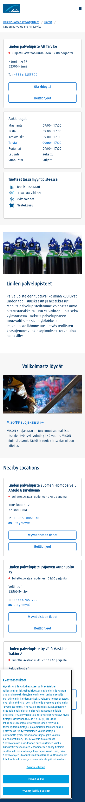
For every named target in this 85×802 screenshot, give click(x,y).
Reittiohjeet (42, 98)
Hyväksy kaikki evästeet (36, 791)
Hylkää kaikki (36, 779)
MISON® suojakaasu (23, 422)
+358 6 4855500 (25, 74)
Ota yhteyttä (42, 86)
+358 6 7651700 (25, 600)
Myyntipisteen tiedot (42, 535)
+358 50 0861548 (26, 518)
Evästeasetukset (36, 767)
